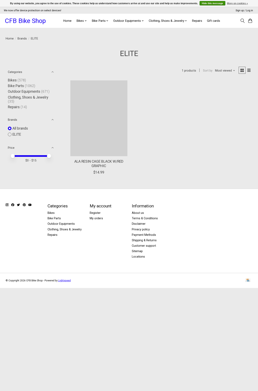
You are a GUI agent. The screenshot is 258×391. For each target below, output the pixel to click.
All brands (20, 128)
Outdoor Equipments (24, 91)
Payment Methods (144, 235)
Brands (22, 38)
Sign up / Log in (244, 10)
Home (67, 21)
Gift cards (213, 21)
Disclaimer (139, 224)
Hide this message (212, 3)
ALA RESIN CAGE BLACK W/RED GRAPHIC (98, 163)
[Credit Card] (247, 280)
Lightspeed (64, 280)
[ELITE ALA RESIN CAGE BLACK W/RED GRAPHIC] (98, 118)
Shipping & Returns (144, 240)
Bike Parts (16, 86)
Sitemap (137, 251)
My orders (96, 218)
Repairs (197, 21)
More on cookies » (237, 3)
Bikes (12, 80)
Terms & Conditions (145, 218)
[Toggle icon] (242, 20)
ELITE (16, 134)
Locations (138, 256)
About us (138, 213)
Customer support (144, 245)
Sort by (207, 70)
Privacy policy (141, 229)
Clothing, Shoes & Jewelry (28, 97)
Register (95, 213)
